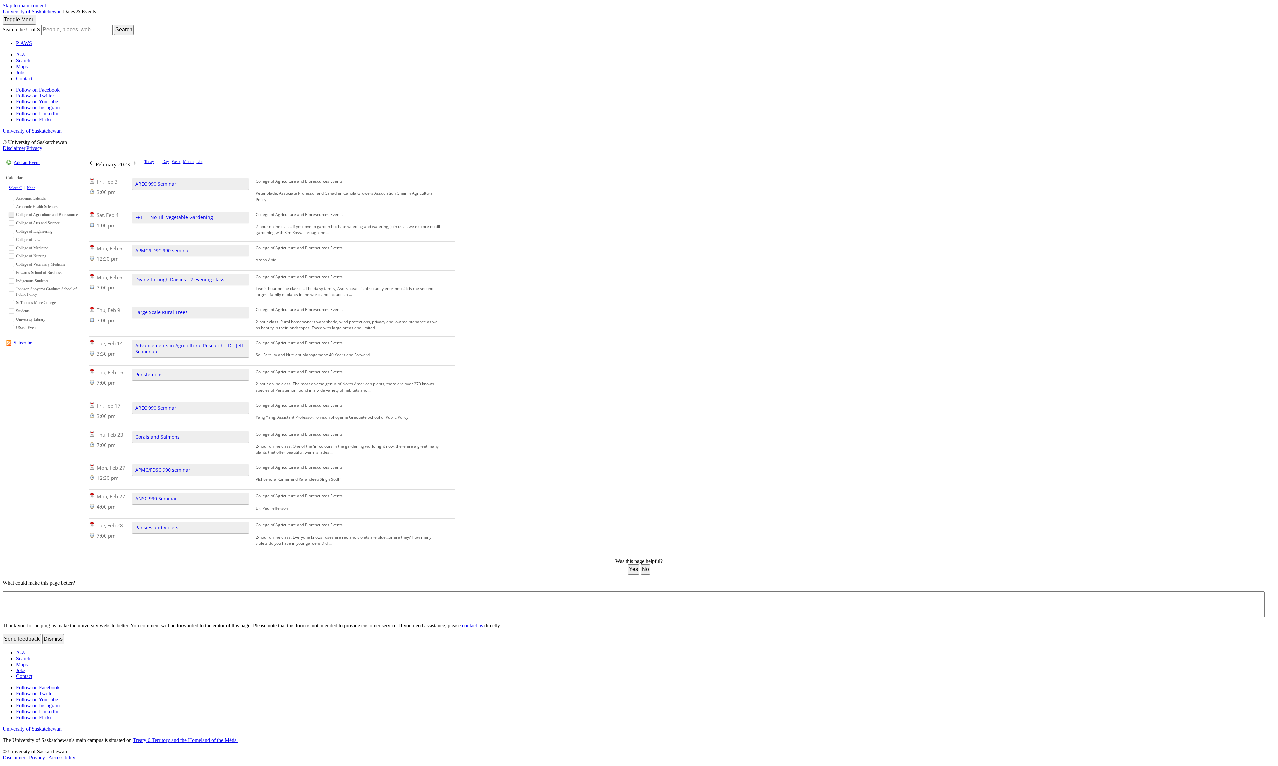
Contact (24, 78)
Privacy (34, 148)
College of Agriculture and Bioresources (47, 214)
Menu (19, 19)
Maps (22, 66)
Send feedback (22, 639)
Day (165, 162)
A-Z (20, 54)
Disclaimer (14, 148)
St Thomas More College (36, 302)
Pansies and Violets (156, 527)
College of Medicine (32, 248)
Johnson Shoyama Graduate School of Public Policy (46, 292)
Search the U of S (21, 29)
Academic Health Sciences (37, 206)
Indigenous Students (32, 281)
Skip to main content (24, 5)
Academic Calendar (31, 198)
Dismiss (53, 639)
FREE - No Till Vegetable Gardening (174, 217)
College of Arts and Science (38, 223)
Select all (15, 188)
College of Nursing (31, 256)
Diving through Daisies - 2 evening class (179, 279)
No (645, 569)
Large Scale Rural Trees (161, 312)
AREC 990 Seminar (155, 184)
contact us (472, 625)
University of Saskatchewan (32, 11)
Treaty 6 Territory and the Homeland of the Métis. (185, 740)
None (31, 188)
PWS (24, 43)
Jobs (20, 72)
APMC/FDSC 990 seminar (162, 250)
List (199, 162)
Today (149, 162)
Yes (633, 569)
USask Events (27, 327)
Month (188, 162)
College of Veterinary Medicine (40, 264)
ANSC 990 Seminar (156, 498)
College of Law (28, 239)
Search (123, 29)
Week (176, 162)
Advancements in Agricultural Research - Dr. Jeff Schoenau (189, 348)
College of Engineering (34, 231)
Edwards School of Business (39, 272)
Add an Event (27, 162)
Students (23, 311)
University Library (30, 319)
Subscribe (23, 342)
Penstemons (149, 374)
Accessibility (61, 757)
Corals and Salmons (157, 437)
